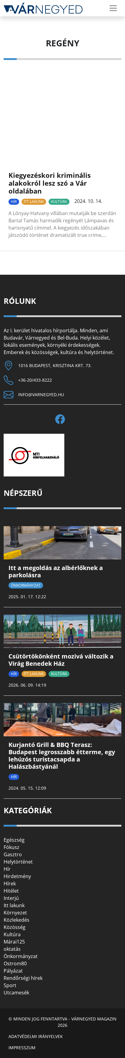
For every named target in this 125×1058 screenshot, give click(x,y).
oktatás (12, 949)
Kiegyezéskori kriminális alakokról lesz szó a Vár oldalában (49, 183)
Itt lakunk (34, 201)
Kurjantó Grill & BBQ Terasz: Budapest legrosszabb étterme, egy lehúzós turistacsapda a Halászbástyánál (61, 756)
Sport (10, 985)
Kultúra (59, 201)
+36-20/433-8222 (35, 380)
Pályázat (13, 970)
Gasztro (13, 854)
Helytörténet (18, 861)
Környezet (15, 912)
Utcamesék (16, 992)
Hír (14, 201)
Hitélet (11, 890)
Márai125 (14, 941)
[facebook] (62, 419)
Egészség (14, 840)
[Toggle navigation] (113, 8)
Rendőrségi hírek (23, 978)
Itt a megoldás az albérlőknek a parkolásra (55, 571)
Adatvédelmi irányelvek (35, 1036)
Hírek (10, 883)
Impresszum (21, 1047)
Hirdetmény (17, 876)
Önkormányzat (26, 585)
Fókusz (11, 847)
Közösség (14, 927)
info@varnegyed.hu (41, 394)
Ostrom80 (15, 963)
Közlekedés (16, 920)
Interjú (11, 898)
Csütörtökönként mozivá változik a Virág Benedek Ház (60, 660)
